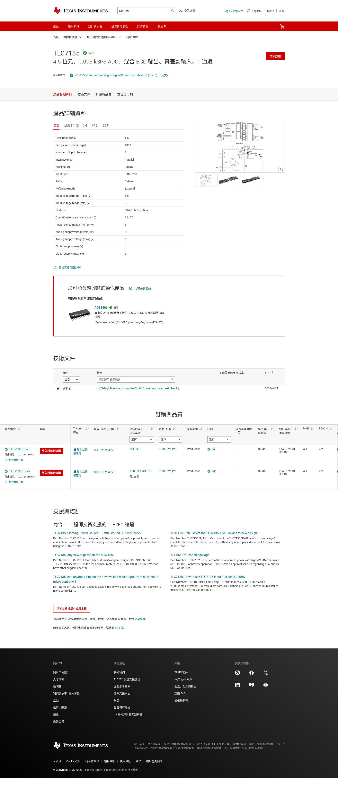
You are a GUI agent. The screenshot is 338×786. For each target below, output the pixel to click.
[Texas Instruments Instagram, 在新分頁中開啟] (237, 674)
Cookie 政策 (73, 761)
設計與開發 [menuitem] (95, 26)
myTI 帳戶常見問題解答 (128, 714)
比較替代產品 (143, 288)
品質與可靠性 (122, 707)
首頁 (56, 37)
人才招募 (58, 679)
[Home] (80, 10)
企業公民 (58, 721)
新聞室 (57, 686)
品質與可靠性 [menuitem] (119, 26)
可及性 (57, 761)
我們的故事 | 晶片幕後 (66, 693)
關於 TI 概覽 (60, 672)
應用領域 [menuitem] (73, 26)
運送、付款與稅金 (185, 686)
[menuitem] (282, 26)
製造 (56, 714)
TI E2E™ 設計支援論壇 (127, 679)
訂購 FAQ (180, 693)
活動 (56, 700)
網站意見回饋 (154, 761)
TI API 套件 (181, 672)
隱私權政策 (92, 761)
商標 (138, 761)
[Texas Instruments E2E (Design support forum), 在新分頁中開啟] (251, 686)
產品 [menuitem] (56, 26)
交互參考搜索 (122, 686)
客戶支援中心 (122, 693)
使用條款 (139, 619)
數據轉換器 (70, 37)
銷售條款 (109, 761)
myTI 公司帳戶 (183, 679)
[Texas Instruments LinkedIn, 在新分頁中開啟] (237, 686)
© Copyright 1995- (67, 769)
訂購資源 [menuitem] (142, 26)
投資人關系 (60, 707)
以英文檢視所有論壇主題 (72, 608)
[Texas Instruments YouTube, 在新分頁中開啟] (265, 686)
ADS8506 (101, 307)
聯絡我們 (119, 672)
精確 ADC (132, 37)
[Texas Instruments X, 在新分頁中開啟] (265, 674)
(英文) (164, 75)
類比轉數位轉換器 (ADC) (102, 37)
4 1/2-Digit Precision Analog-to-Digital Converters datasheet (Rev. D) (116, 75)
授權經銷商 (181, 700)
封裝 (116, 700)
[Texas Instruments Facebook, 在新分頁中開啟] (251, 674)
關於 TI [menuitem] (162, 26)
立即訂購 (275, 56)
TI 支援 (119, 627)
